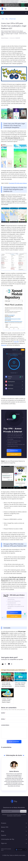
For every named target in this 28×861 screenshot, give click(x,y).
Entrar (3, 4)
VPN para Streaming (6, 674)
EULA (2, 850)
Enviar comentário (14, 741)
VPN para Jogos (12, 18)
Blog (7, 18)
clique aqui (3, 345)
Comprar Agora (14, 454)
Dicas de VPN (18, 674)
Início (3, 18)
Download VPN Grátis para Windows (18, 183)
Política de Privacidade (6, 848)
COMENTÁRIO (5, 725)
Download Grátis (14, 450)
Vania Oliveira (4, 38)
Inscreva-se (23, 811)
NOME (3, 713)
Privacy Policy (14, 2)
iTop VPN (16, 341)
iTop (14, 801)
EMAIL (3, 719)
